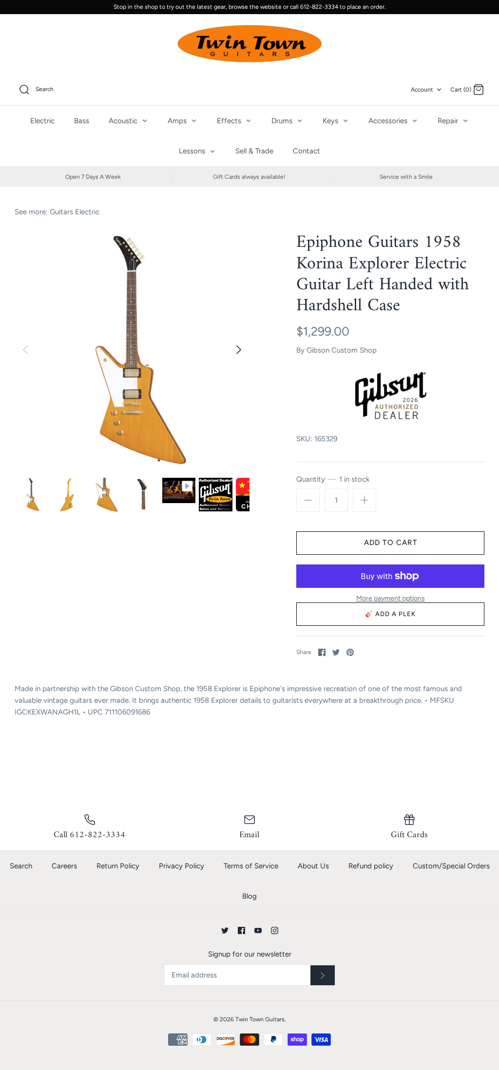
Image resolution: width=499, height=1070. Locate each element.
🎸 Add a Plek (390, 614)
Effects (230, 120)
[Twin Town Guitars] (249, 44)
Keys (331, 120)
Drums (282, 120)
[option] (132, 349)
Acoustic (124, 120)
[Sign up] (322, 975)
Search (21, 866)
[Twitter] (225, 930)
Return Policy (117, 866)
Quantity (332, 479)
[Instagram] (274, 930)
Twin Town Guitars (260, 1019)
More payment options (390, 598)
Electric (42, 120)
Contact (306, 151)
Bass (81, 120)
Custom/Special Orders (451, 866)
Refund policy (370, 866)
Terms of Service (251, 866)
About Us (313, 866)
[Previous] (25, 349)
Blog (249, 896)
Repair (449, 120)
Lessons (193, 151)
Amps (178, 120)
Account (422, 89)
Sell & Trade (254, 151)
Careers (64, 866)
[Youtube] (258, 930)
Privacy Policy (181, 866)
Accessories (388, 120)
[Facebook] (241, 930)
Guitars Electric (74, 211)
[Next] (239, 349)
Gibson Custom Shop (342, 350)
